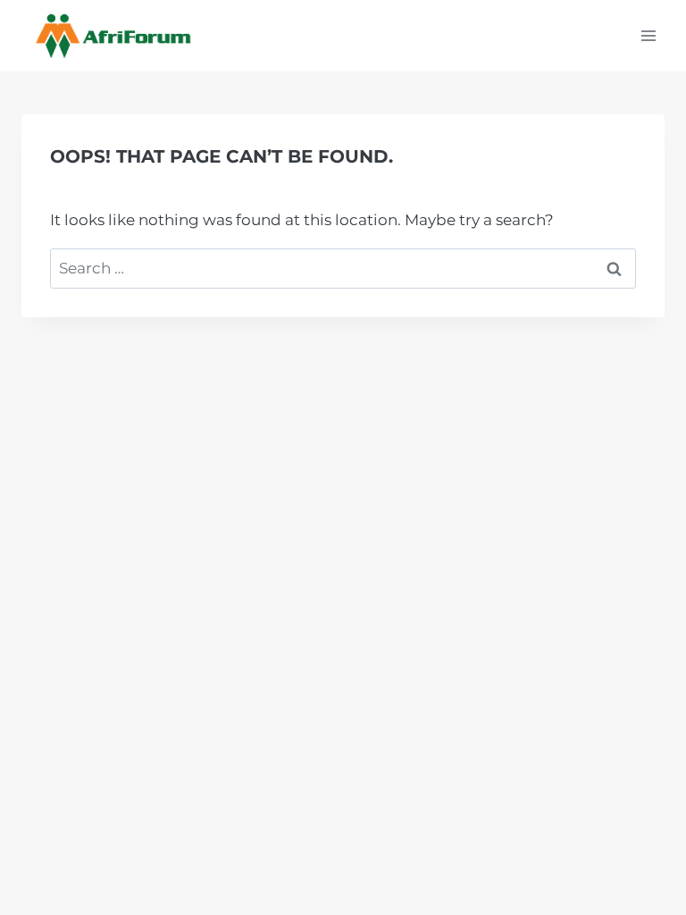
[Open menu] (648, 35)
